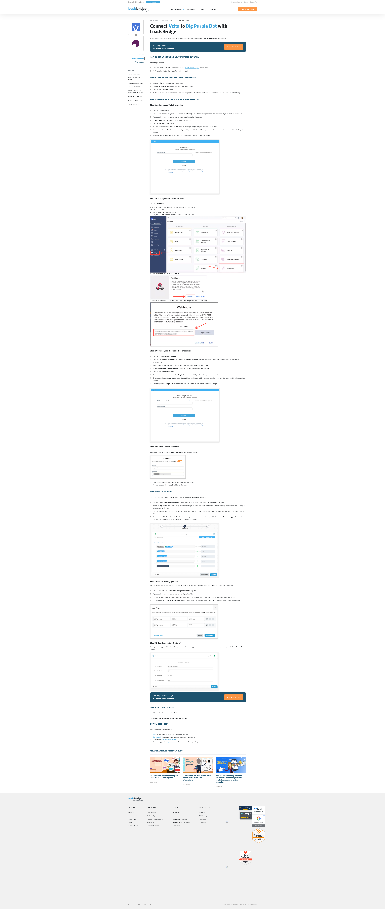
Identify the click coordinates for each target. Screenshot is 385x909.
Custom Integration (153, 826)
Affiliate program (204, 816)
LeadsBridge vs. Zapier (180, 819)
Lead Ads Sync (151, 812)
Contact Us (253, 2)
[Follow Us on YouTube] (145, 904)
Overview (140, 55)
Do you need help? (133, 104)
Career (130, 822)
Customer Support (236, 2)
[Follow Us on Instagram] (133, 904)
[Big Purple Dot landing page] (136, 43)
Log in (246, 2)
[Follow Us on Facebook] (128, 904)
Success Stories (133, 826)
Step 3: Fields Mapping (135, 96)
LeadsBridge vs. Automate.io (181, 822)
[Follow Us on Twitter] (150, 904)
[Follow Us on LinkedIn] (139, 904)
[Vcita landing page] (136, 27)
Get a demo (176, 812)
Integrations (191, 9)
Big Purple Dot (158, 737)
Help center (202, 819)
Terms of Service (133, 816)
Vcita (154, 735)
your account (172, 742)
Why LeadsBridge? (176, 9)
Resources (212, 9)
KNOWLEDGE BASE (169, 739)
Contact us (202, 822)
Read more (153, 782)
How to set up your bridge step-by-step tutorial (134, 77)
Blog (174, 816)
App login (202, 812)
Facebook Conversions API (155, 819)
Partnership (176, 826)
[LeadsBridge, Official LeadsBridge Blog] (138, 9)
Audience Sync (151, 816)
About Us (131, 812)
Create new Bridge (192, 68)
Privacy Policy (132, 819)
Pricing (202, 9)
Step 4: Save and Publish (135, 100)
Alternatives (139, 62)
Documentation (138, 58)
